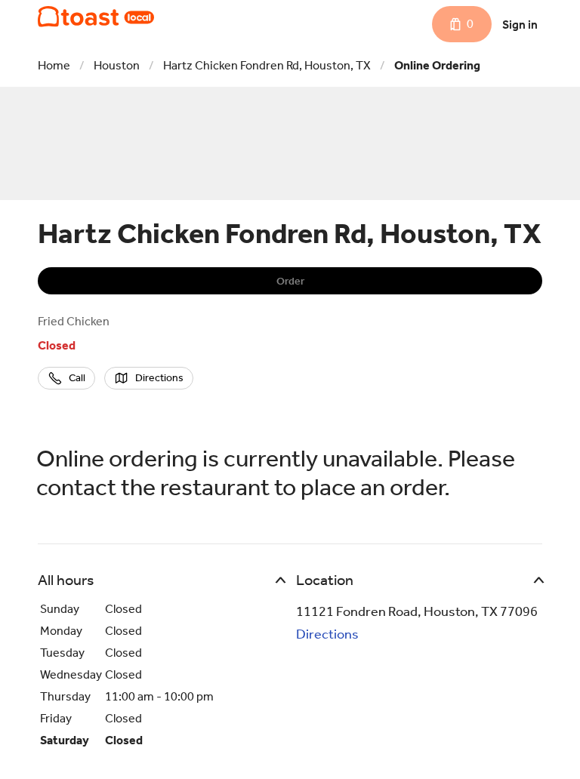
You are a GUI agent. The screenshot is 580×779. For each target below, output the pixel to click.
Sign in (520, 24)
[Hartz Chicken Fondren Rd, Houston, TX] (96, 16)
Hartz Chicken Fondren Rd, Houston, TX (267, 65)
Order (290, 281)
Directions (327, 634)
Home (54, 65)
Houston (117, 65)
